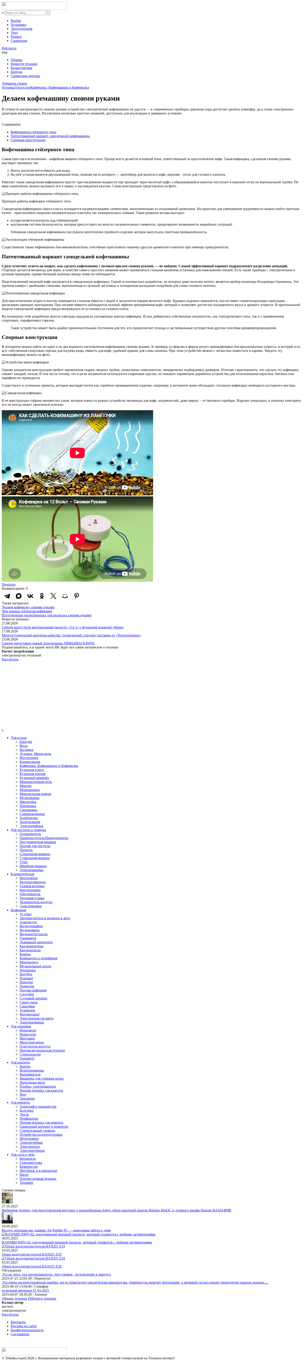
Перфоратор (29, 1118)
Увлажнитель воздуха (36, 902)
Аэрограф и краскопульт (38, 1106)
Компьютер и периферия (38, 958)
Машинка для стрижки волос (42, 1078)
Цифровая (18, 910)
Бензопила (28, 1158)
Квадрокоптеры (31, 946)
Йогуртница (29, 758)
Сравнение (19, 41)
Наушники (28, 970)
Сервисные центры (25, 76)
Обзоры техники (14, 1298)
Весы (24, 746)
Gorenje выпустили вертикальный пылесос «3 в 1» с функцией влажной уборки (63, 627)
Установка (18, 25)
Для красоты (20, 1062)
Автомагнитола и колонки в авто (45, 918)
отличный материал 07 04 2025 (25, 1290)
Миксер (25, 786)
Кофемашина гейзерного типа (33, 132)
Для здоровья (21, 1026)
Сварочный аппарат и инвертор (44, 1126)
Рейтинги (9, 48)
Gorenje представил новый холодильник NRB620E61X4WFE (48, 643)
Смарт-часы (29, 1002)
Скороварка (28, 810)
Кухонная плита (32, 770)
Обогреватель (30, 894)
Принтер (26, 982)
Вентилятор (29, 878)
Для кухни (22, 87)
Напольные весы (32, 1082)
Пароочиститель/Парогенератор (44, 838)
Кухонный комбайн (34, 778)
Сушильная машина (35, 858)
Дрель (24, 1114)
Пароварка (28, 806)
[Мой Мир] (65, 596)
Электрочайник (31, 826)
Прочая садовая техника (38, 1179)
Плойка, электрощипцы (38, 1086)
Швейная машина (33, 866)
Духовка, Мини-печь (35, 754)
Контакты (18, 1322)
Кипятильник (30, 762)
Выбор (16, 20)
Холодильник (30, 822)
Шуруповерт (29, 1138)
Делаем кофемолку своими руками (28, 607)
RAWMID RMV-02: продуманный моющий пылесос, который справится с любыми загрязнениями (77, 1242)
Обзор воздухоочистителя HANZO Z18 (31, 1266)
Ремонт (16, 37)
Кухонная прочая (32, 774)
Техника (8, 87)
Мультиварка (29, 798)
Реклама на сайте (24, 1326)
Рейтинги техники (42, 1298)
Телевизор (27, 1010)
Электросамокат (32, 1022)
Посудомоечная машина (38, 842)
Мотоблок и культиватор (38, 1170)
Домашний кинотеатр (36, 942)
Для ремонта (20, 1102)
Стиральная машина (35, 854)
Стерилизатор (30, 1054)
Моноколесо (29, 962)
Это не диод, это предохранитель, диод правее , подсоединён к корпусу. (56, 1274)
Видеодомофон (31, 926)
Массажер (27, 1038)
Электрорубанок (32, 1150)
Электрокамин (31, 906)
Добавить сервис (14, 83)
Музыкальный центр (35, 966)
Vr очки (25, 914)
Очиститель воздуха (35, 1046)
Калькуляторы (21, 68)
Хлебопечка (29, 818)
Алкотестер (28, 922)
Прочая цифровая (33, 990)
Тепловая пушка (32, 898)
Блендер (26, 742)
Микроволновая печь (36, 782)
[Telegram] (7, 596)
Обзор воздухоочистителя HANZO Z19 (31, 1254)
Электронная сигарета (36, 1018)
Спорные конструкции (28, 140)
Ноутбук (26, 974)
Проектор (27, 986)
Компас (25, 954)
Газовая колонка (32, 886)
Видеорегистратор (34, 934)
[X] (53, 596)
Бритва (25, 1066)
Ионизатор (28, 1030)
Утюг (24, 862)
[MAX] (18, 596)
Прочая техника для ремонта (41, 1122)
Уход (14, 33)
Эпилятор (27, 1098)
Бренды (16, 72)
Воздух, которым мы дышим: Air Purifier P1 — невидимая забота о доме (56, 1230)
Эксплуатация (21, 29)
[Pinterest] (76, 596)
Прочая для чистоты (35, 846)
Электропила (30, 1146)
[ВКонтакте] (30, 596)
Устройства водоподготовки (41, 1134)
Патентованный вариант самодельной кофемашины (50, 136)
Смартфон (27, 1006)
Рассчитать (10, 659)
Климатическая (22, 874)
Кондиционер (30, 890)
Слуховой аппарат (33, 998)
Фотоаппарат (30, 1014)
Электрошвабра (31, 870)
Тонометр (27, 1058)
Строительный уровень (37, 1130)
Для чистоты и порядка (28, 830)
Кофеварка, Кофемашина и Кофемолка (59, 87)
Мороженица (30, 790)
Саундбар (27, 994)
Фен (23, 1094)
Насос (24, 1174)
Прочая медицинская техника (42, 1050)
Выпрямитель (30, 1074)
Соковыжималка (32, 814)
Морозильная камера (35, 794)
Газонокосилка (31, 1162)
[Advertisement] (152, 695)
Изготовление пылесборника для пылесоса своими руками (46, 615)
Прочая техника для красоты (41, 1090)
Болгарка (26, 1110)
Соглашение (20, 1334)
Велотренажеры (32, 1070)
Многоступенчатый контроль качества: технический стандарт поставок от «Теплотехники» (71, 635)
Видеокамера (30, 930)
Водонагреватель (33, 882)
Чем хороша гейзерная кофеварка (27, 611)
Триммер (26, 1183)
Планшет (26, 978)
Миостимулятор (32, 1042)
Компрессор (29, 1166)
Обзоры (16, 60)
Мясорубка (28, 802)
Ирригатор (28, 1034)
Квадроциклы (30, 950)
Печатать (9, 584)
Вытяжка (26, 750)
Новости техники (24, 64)
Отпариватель (30, 834)
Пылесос (26, 850)
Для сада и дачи (22, 1154)
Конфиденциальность (27, 1330)
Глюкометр (28, 938)
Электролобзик (31, 1142)
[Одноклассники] (41, 596)
